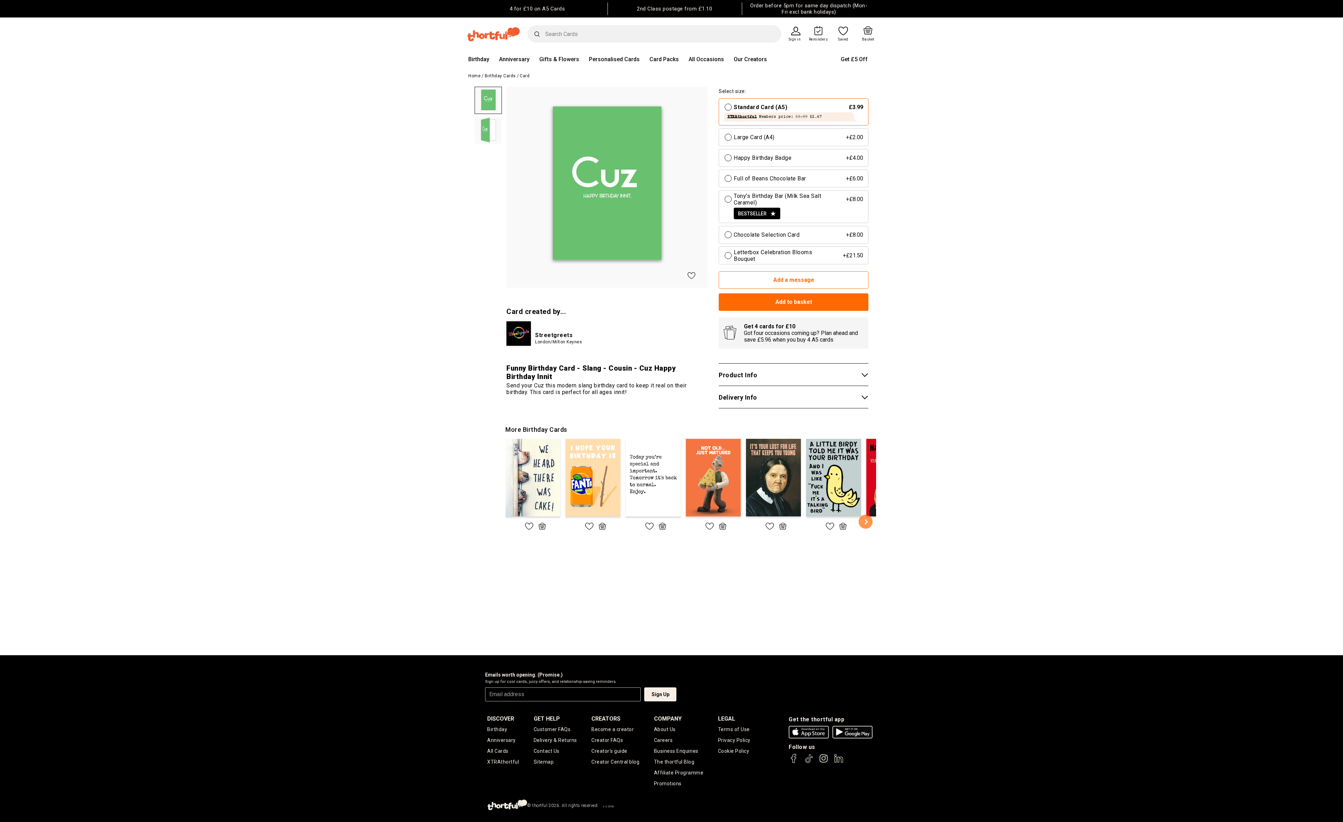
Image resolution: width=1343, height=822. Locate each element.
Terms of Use (734, 729)
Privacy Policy (734, 740)
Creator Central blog (615, 762)
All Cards (498, 751)
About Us (665, 729)
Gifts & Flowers (559, 59)
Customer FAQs (552, 729)
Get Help (547, 718)
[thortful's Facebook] (794, 761)
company (668, 718)
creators (605, 718)
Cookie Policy (733, 751)
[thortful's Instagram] (823, 761)
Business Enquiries (676, 751)
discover (500, 718)
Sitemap (544, 762)
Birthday (478, 59)
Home (474, 75)
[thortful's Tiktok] (809, 761)
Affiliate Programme (679, 772)
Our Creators (750, 59)
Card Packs (664, 59)
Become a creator (612, 729)
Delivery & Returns (555, 740)
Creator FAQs (607, 740)
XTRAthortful (503, 762)
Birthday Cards (500, 75)
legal (726, 718)
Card (525, 75)
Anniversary (514, 59)
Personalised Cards (614, 59)
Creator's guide (609, 751)
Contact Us (547, 751)
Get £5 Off (854, 59)
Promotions (668, 783)
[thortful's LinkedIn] (838, 761)
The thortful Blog (674, 762)
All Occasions (706, 59)
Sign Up (660, 694)
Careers (663, 740)
